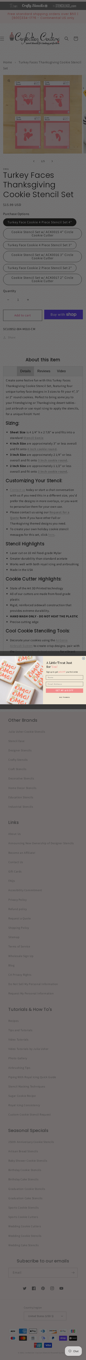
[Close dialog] (83, 658)
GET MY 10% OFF (64, 690)
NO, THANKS (64, 697)
